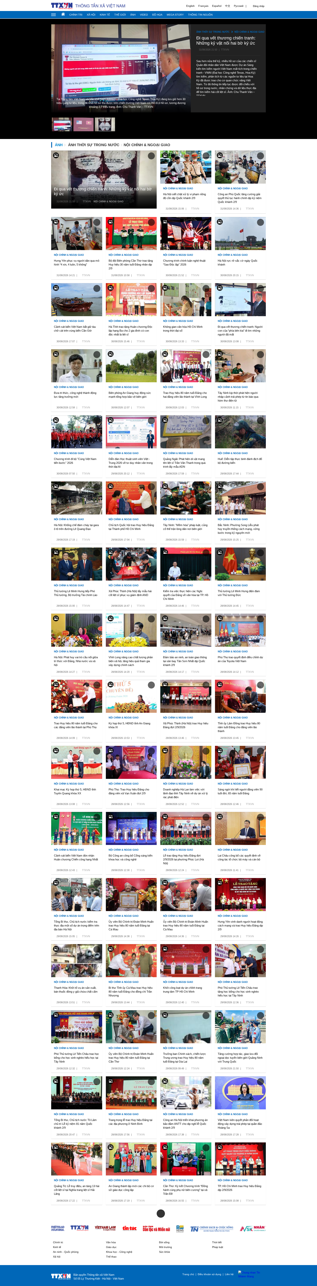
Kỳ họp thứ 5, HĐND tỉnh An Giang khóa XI (129, 725)
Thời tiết (217, 1242)
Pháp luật (217, 1247)
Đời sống (164, 1242)
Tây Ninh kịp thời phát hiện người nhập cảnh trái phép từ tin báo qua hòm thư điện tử (238, 396)
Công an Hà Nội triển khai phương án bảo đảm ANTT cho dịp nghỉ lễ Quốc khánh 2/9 (185, 1123)
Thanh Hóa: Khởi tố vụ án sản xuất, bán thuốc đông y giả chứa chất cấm (76, 989)
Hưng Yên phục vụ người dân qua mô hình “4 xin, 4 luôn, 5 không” (76, 262)
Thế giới (120, 14)
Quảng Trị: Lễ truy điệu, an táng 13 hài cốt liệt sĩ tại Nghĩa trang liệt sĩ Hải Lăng (76, 1189)
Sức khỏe (164, 1251)
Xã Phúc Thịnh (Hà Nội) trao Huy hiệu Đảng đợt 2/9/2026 (185, 725)
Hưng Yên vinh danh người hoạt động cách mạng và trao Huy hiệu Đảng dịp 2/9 (240, 925)
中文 (227, 5)
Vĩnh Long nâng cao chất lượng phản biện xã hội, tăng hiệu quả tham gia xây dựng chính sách (131, 661)
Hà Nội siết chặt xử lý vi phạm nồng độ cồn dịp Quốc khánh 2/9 (184, 196)
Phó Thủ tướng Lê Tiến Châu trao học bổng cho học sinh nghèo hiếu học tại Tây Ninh (76, 1057)
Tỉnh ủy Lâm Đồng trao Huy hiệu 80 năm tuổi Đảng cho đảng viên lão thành (239, 727)
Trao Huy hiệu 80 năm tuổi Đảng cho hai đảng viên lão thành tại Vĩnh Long (185, 394)
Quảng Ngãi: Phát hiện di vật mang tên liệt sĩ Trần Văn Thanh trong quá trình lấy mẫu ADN (184, 462)
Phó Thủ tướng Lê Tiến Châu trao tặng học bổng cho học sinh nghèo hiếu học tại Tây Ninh (238, 991)
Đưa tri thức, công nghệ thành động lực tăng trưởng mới (75, 394)
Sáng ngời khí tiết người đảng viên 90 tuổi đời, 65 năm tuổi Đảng (240, 791)
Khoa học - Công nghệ (119, 1251)
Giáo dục (111, 1247)
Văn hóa (111, 1242)
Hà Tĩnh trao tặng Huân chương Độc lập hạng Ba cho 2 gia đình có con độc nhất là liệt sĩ (130, 330)
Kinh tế (105, 14)
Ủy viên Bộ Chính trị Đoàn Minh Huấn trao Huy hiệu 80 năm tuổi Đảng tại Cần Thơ (131, 1057)
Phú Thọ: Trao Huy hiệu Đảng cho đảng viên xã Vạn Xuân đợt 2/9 (129, 791)
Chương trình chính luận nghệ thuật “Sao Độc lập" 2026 (184, 262)
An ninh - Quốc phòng (66, 1251)
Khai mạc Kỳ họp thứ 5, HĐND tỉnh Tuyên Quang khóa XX (75, 791)
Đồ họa (157, 14)
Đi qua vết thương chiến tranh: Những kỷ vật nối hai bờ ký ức (103, 191)
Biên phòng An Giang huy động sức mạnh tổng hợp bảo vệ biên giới (130, 394)
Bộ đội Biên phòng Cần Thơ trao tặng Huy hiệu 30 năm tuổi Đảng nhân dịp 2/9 (131, 264)
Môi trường (165, 1247)
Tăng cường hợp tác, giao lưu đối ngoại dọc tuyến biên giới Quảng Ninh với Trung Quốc (240, 1057)
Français (203, 5)
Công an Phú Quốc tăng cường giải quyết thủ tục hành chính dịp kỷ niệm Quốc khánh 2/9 (240, 198)
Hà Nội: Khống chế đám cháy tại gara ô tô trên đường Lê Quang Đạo (76, 526)
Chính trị (75, 14)
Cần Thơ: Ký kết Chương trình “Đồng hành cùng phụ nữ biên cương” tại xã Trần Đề (185, 1189)
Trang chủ (63, 14)
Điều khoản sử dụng (209, 1274)
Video (144, 14)
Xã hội (91, 14)
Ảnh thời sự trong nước (212, 31)
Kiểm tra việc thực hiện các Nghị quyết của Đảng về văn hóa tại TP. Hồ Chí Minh (185, 595)
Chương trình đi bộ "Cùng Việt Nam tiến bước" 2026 (75, 460)
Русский (238, 5)
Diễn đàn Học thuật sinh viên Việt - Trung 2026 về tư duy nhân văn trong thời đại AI (131, 462)
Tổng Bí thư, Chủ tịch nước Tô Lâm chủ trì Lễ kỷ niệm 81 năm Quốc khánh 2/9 (75, 1123)
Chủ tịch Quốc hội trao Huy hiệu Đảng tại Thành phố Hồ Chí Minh (131, 526)
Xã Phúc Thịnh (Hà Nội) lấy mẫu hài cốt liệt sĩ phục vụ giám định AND (130, 593)
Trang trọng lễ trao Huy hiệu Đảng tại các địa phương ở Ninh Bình (130, 1121)
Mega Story (175, 14)
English (190, 5)
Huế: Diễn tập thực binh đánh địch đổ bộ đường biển (240, 460)
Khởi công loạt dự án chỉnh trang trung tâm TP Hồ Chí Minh (182, 989)
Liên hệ (229, 1274)
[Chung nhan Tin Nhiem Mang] (250, 1274)
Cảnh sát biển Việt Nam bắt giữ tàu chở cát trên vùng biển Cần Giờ (75, 328)
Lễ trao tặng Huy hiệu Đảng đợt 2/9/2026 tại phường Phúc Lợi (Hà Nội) (183, 859)
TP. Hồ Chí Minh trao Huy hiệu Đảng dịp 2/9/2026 (239, 1187)
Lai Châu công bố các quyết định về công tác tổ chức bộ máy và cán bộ (239, 857)
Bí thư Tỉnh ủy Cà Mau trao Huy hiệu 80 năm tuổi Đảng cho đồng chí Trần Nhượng (130, 991)
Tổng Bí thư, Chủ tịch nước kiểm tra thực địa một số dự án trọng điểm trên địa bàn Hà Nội (76, 925)
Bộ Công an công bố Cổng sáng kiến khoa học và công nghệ (130, 857)
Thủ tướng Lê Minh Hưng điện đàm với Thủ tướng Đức (239, 593)
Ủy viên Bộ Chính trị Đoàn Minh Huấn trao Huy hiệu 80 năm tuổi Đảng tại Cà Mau (131, 925)
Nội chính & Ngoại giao (249, 31)
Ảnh (133, 14)
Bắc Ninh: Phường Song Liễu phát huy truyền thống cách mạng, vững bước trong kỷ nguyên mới (239, 528)
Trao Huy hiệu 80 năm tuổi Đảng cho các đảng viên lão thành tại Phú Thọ (76, 725)
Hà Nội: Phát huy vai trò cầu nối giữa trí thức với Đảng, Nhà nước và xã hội (76, 661)
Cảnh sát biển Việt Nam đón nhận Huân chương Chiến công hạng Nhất (76, 857)
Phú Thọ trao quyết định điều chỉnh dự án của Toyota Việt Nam (240, 659)
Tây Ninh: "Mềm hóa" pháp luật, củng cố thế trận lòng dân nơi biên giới (185, 526)
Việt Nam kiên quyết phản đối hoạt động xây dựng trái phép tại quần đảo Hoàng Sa (240, 1123)
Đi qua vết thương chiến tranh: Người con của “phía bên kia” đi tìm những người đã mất (240, 330)
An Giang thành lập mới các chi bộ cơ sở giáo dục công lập (131, 1187)
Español (216, 5)
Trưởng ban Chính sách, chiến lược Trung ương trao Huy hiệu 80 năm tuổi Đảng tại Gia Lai (184, 1057)
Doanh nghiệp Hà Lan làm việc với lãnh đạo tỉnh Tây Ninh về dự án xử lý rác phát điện (185, 793)
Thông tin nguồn (200, 14)
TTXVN (87, 201)
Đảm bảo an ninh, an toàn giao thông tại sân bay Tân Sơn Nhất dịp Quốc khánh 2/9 (185, 661)
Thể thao (111, 1256)
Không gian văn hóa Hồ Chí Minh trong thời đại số (183, 328)
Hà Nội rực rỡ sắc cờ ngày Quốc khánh (238, 262)
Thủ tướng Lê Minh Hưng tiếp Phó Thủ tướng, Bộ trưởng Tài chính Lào (75, 593)
